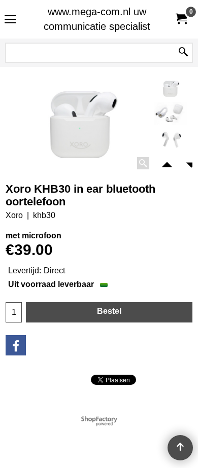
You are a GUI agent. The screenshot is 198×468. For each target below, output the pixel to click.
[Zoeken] (183, 52)
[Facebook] (16, 345)
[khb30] (170, 113)
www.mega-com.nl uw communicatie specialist (97, 19)
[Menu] (10, 20)
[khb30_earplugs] (170, 138)
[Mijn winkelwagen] (180, 19)
